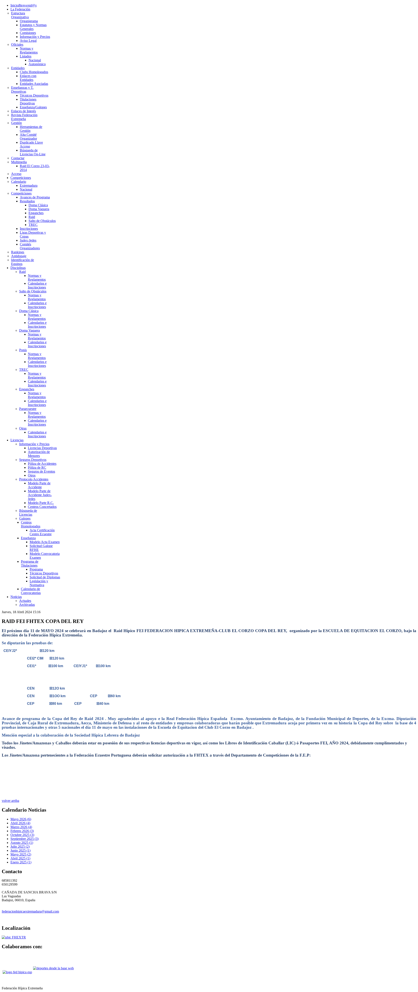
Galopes (24, 518)
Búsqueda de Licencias (28, 512)
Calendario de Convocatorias (31, 591)
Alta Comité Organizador (28, 136)
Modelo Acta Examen (45, 542)
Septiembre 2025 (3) (24, 839)
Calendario (18, 181)
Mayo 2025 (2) (20, 854)
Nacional (35, 60)
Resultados (27, 201)
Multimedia (19, 162)
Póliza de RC (37, 467)
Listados (25, 56)
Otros (31, 475)
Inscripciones (29, 228)
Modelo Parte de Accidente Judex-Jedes (40, 495)
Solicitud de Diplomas (45, 577)
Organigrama (29, 21)
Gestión (16, 123)
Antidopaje (18, 256)
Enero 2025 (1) (20, 862)
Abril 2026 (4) (20, 823)
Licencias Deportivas (42, 448)
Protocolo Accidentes (33, 479)
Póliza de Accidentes (42, 463)
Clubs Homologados (34, 72)
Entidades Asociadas (34, 84)
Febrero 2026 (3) (22, 831)
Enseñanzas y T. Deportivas (22, 89)
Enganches (36, 213)
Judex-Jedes (28, 240)
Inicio (23, 5)
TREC (33, 225)
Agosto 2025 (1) (21, 842)
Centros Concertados (42, 507)
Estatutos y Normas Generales (33, 27)
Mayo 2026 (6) (20, 819)
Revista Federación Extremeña (24, 117)
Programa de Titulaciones (29, 563)
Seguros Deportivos (32, 460)
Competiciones (20, 178)
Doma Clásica (38, 205)
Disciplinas (18, 268)
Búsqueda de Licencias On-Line (33, 152)
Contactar (17, 158)
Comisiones (28, 33)
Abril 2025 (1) (20, 858)
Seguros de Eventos (41, 471)
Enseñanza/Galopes (33, 107)
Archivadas (27, 604)
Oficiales (17, 44)
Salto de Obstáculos (42, 221)
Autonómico (37, 64)
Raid (32, 217)
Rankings (17, 252)
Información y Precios (35, 37)
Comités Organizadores (30, 246)
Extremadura (28, 185)
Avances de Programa (35, 197)
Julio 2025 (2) (20, 846)
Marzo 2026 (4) (21, 827)
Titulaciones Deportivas (28, 101)
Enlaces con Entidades (28, 78)
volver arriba (10, 800)
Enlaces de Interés (23, 111)
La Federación (20, 9)
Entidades (18, 68)
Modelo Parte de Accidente (39, 485)
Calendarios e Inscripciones (37, 285)
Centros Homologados (30, 524)
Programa (36, 569)
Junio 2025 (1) (20, 850)
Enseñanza (28, 538)
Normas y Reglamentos (29, 50)
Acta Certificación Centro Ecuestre (42, 532)
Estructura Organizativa (20, 15)
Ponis (23, 350)
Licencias (17, 440)
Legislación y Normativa (39, 583)
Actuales (25, 601)
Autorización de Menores (39, 454)
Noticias (16, 597)
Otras (23, 428)
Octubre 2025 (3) (22, 835)
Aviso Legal (28, 40)
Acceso (16, 174)
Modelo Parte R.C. (41, 503)
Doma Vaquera (39, 209)
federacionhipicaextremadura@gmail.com (30, 911)
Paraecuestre (27, 409)
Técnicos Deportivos (34, 95)
